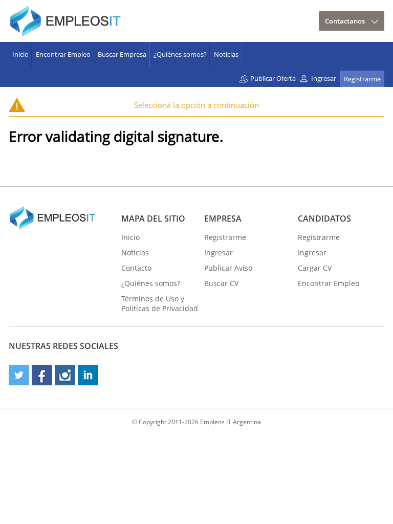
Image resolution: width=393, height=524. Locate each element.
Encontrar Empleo (63, 54)
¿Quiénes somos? (180, 54)
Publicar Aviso (228, 268)
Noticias (226, 54)
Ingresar (323, 78)
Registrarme (362, 78)
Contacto (136, 268)
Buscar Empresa (122, 54)
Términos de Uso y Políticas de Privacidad (159, 303)
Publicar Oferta (273, 78)
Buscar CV (221, 283)
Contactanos (345, 21)
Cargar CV (315, 268)
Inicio (20, 54)
